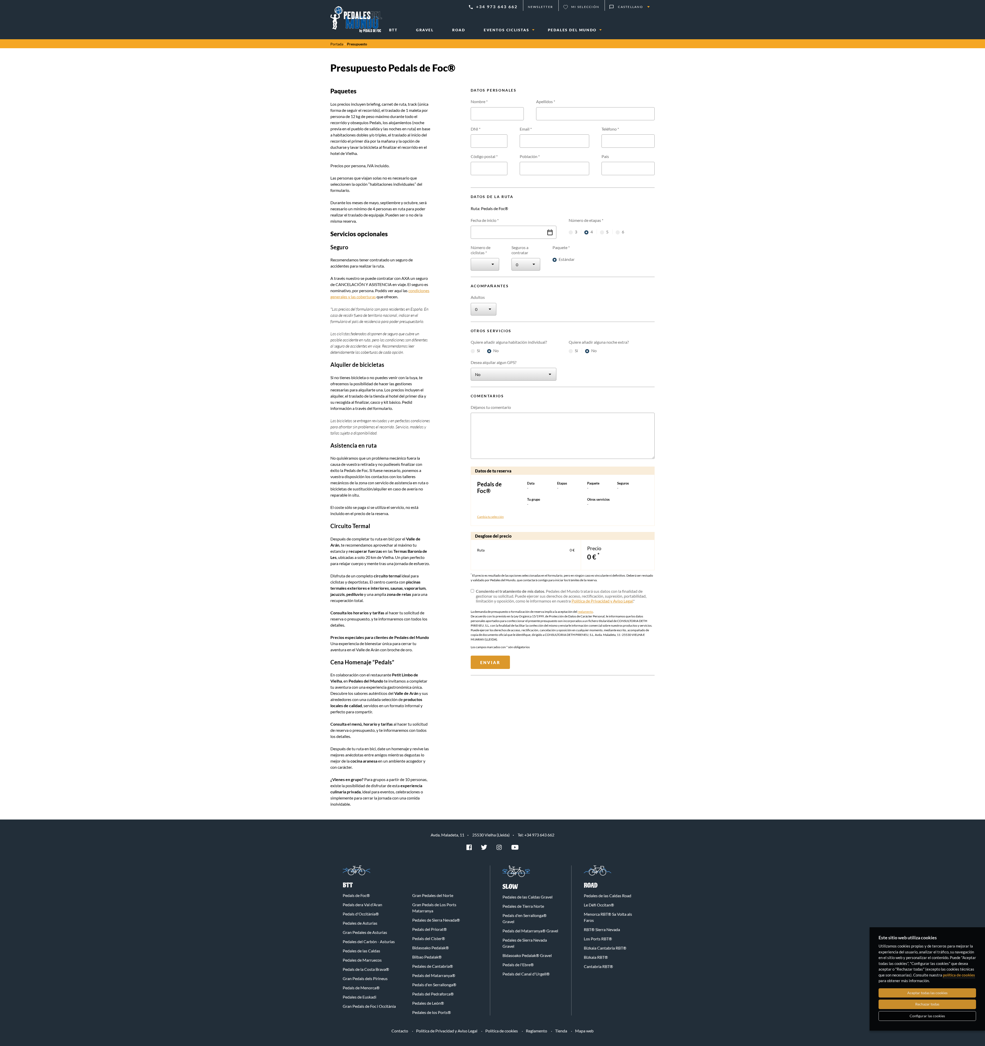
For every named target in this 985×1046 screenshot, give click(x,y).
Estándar (567, 259)
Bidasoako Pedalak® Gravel (527, 955)
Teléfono (610, 128)
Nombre (479, 101)
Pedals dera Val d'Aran (362, 904)
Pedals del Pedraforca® (433, 993)
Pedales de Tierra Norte (523, 906)
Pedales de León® (428, 1003)
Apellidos (545, 101)
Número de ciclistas (480, 250)
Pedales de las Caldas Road (607, 895)
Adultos (478, 297)
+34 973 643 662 (497, 6)
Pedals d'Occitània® (361, 913)
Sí (479, 350)
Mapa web (584, 1030)
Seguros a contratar (519, 250)
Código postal (484, 156)
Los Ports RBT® (598, 938)
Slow (510, 887)
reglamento (585, 612)
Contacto (399, 1030)
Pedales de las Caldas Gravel (528, 896)
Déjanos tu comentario (491, 407)
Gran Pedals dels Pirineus (365, 978)
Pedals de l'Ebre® (518, 964)
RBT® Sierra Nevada (602, 929)
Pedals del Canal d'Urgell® (526, 973)
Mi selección (585, 7)
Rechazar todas (927, 1004)
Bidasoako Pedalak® (430, 947)
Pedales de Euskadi (359, 996)
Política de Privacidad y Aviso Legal (602, 600)
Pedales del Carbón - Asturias (369, 941)
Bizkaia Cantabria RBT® (605, 947)
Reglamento (536, 1030)
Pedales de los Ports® (431, 1012)
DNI (475, 128)
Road (591, 886)
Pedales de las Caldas (361, 950)
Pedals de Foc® (356, 895)
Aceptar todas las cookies (927, 993)
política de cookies (959, 975)
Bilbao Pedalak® (427, 956)
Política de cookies (501, 1030)
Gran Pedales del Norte (432, 895)
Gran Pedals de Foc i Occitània (369, 1006)
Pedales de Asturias (360, 923)
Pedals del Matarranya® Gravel (530, 930)
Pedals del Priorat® (429, 929)
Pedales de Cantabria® (432, 966)
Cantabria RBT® (598, 966)
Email (526, 128)
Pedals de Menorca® (361, 987)
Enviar (490, 662)
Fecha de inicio (485, 220)
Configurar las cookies (927, 1016)
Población (530, 156)
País (605, 156)
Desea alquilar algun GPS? (493, 362)
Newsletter (540, 7)
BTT (348, 885)
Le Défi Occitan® (599, 904)
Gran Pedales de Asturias (365, 932)
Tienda (561, 1030)
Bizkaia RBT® (596, 957)
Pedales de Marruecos (362, 960)
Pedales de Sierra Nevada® (436, 919)
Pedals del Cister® (428, 938)
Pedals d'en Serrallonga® (434, 984)
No (496, 350)
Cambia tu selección (490, 517)
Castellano (630, 7)
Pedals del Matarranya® (433, 975)
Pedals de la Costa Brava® (366, 969)
